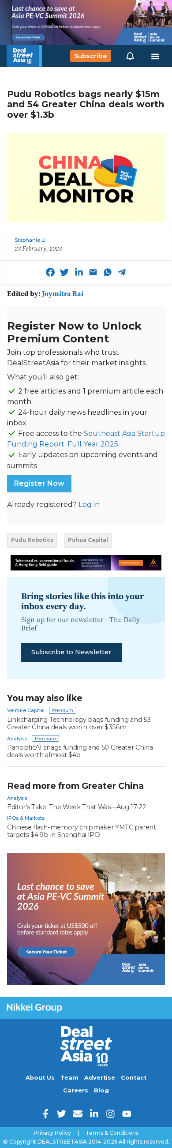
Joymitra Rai (62, 293)
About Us (40, 1077)
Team (69, 1077)
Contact (133, 1077)
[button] (130, 56)
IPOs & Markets (26, 818)
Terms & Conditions (112, 1133)
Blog (101, 1090)
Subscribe (90, 56)
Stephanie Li (30, 240)
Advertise (99, 1077)
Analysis (17, 738)
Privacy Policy (52, 1133)
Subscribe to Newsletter (71, 652)
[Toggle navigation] (155, 56)
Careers (75, 1090)
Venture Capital (26, 710)
